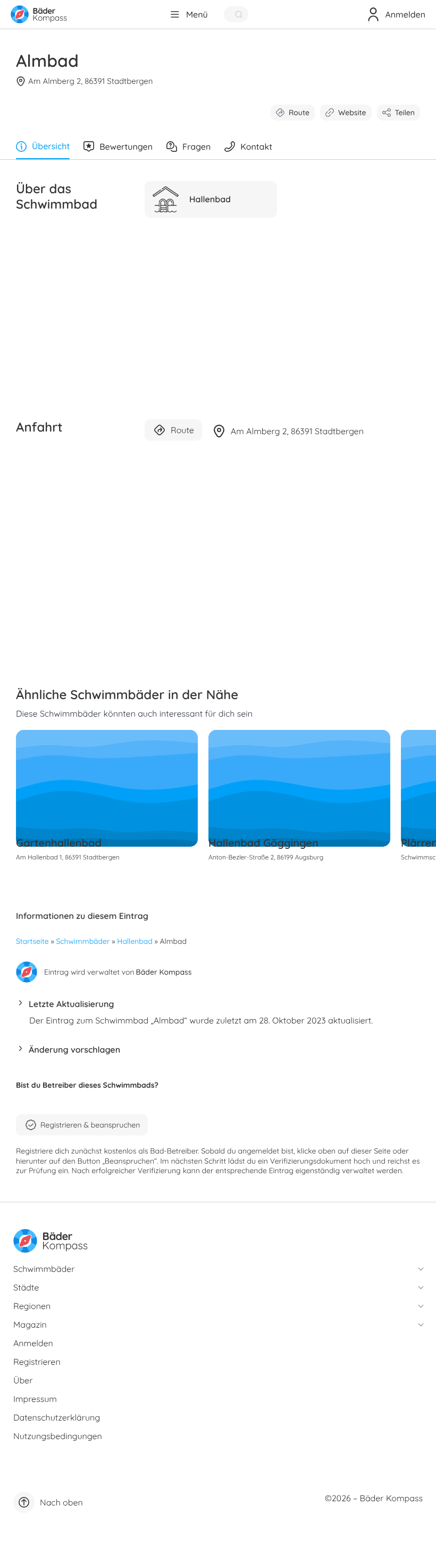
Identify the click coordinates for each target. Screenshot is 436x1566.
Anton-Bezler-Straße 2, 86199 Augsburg (265, 857)
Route (299, 112)
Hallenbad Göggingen (263, 842)
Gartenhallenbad (59, 842)
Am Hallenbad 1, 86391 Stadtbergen (68, 857)
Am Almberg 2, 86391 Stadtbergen (90, 81)
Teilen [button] (405, 112)
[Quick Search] (236, 14)
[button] (218, 1007)
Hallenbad (134, 941)
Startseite (32, 941)
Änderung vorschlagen (74, 1049)
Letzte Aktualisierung (71, 1004)
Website (352, 112)
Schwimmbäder (83, 941)
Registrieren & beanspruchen (90, 1125)
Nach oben (61, 1502)
